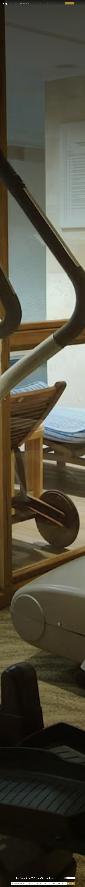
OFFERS (32, 3)
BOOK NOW (70, 883)
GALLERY (70, 878)
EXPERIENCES (26, 3)
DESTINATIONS (13, 3)
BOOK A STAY (69, 3)
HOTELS (20, 3)
